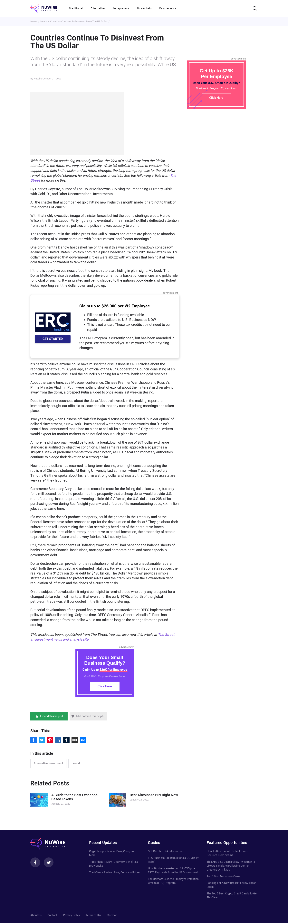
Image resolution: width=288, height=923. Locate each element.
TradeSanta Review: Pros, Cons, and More (114, 872)
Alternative (98, 8)
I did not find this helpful (90, 716)
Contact (52, 915)
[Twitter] (48, 862)
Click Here (105, 686)
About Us (36, 915)
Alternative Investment (48, 763)
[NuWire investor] (43, 8)
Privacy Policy (71, 915)
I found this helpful (51, 716)
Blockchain (144, 8)
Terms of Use (93, 915)
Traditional (76, 8)
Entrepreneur (120, 8)
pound (76, 763)
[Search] (255, 8)
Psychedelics (168, 8)
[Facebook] (35, 862)
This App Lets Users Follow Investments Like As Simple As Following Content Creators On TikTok (231, 865)
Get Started (53, 339)
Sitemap (112, 915)
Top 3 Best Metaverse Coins (223, 876)
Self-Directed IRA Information (165, 851)
